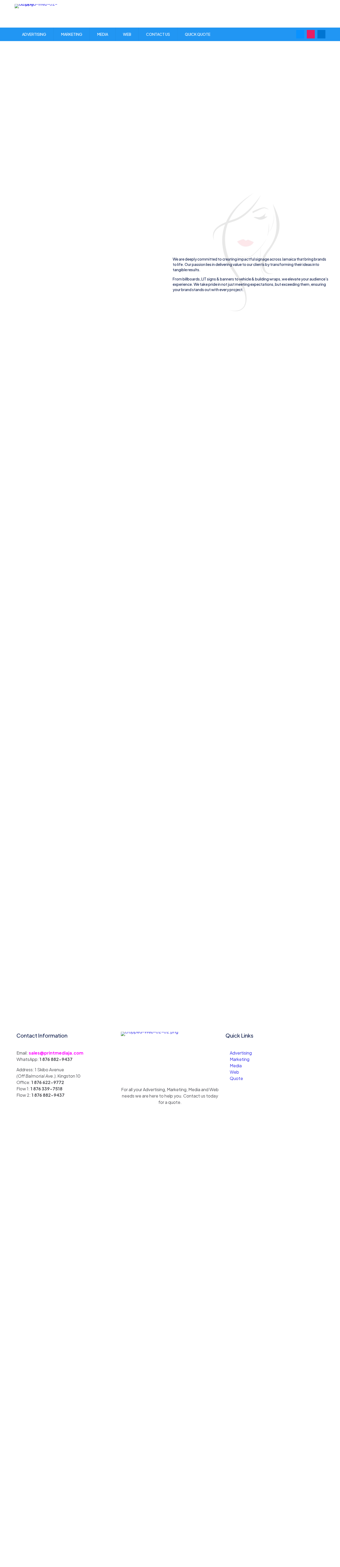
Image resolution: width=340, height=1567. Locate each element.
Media (236, 1065)
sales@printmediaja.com (56, 1053)
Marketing (239, 1059)
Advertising (241, 1053)
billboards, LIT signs (199, 278)
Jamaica (289, 259)
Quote (236, 1078)
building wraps (267, 278)
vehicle (245, 278)
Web (234, 1072)
